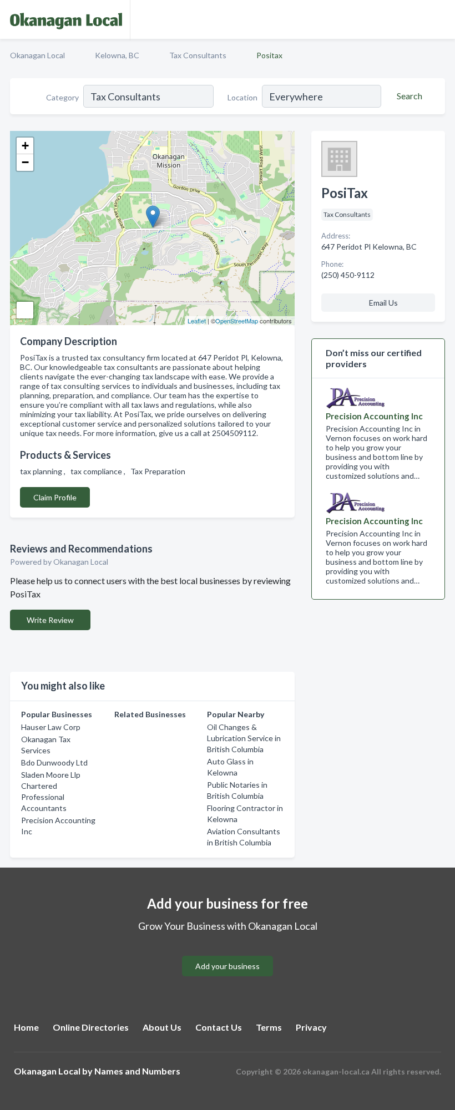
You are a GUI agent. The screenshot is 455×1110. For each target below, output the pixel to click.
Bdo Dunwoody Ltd (54, 762)
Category (62, 97)
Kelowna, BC (117, 55)
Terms (269, 1027)
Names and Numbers (137, 1071)
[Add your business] (227, 952)
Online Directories (91, 1027)
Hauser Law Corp (50, 727)
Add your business (227, 966)
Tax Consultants (197, 55)
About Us (162, 1027)
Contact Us (218, 1027)
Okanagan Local (37, 55)
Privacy (311, 1027)
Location (242, 97)
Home (26, 1027)
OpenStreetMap (236, 320)
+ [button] (25, 146)
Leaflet (197, 320)
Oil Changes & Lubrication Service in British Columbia (244, 738)
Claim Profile (55, 497)
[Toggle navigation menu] (440, 19)
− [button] (25, 162)
